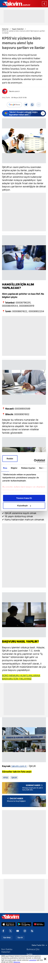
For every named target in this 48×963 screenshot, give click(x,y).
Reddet (10, 458)
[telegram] (25, 104)
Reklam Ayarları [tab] (28, 468)
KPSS (5, 777)
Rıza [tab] (5, 468)
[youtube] (18, 931)
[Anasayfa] (44, 3)
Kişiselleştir (22, 505)
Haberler (5, 29)
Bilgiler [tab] (14, 468)
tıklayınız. (16, 962)
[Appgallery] (39, 924)
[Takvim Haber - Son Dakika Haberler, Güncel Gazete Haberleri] (15, 3)
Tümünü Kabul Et (24, 498)
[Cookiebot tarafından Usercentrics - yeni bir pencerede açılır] (34, 460)
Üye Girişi (6, 937)
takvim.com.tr (19, 766)
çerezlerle (32, 960)
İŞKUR (14, 777)
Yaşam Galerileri (18, 29)
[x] (10, 931)
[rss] (32, 931)
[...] (38, 104)
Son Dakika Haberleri (6, 950)
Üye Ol (20, 937)
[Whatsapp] (32, 104)
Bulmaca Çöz (33, 949)
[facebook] (3, 931)
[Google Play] (24, 924)
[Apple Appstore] (8, 924)
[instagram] (25, 931)
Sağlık (30, 954)
